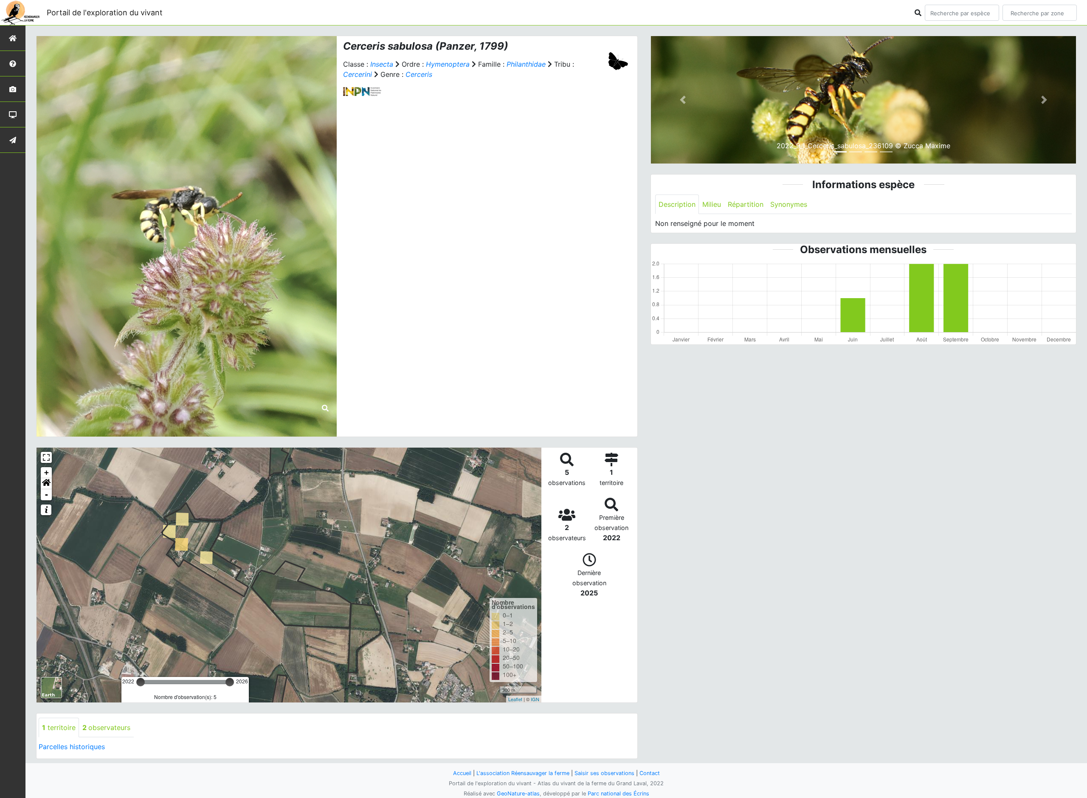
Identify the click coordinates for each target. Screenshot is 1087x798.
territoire (59, 727)
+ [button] (46, 472)
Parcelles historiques (72, 746)
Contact (649, 773)
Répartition (745, 204)
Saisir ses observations (604, 773)
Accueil (462, 773)
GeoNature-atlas (518, 793)
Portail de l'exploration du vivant (105, 12)
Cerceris (419, 74)
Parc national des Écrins (618, 793)
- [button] (46, 494)
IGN (535, 699)
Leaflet (515, 699)
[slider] (140, 682)
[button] (46, 483)
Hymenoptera (448, 64)
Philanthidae (526, 64)
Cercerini (357, 74)
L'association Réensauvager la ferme (522, 773)
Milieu (711, 204)
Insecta (381, 64)
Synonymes (788, 204)
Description (677, 204)
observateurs (106, 727)
